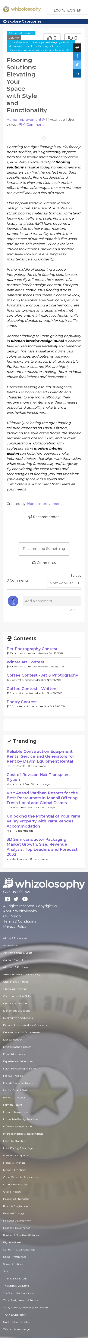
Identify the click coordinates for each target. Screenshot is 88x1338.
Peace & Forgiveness (15, 1206)
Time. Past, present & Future (20, 1300)
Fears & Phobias (13, 1075)
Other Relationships (15, 1184)
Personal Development (17, 1220)
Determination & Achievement (22, 1032)
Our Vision (12, 916)
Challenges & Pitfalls (15, 981)
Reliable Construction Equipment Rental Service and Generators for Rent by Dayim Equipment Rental (40, 756)
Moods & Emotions (14, 1169)
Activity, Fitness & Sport (17, 952)
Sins (5, 1271)
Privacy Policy (15, 926)
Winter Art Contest (25, 662)
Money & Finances (14, 1162)
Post (73, 610)
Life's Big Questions (15, 1141)
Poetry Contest (22, 702)
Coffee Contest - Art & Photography (42, 675)
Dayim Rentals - (17, 765)
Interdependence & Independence (23, 1133)
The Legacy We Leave (16, 1285)
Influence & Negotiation (17, 1126)
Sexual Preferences (14, 1256)
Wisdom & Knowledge (16, 1329)
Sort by (76, 576)
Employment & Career (17, 1046)
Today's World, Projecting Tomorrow (25, 1307)
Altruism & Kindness (21, 32)
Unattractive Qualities (16, 1322)
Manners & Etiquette (15, 1155)
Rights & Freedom (14, 1242)
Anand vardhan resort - (21, 807)
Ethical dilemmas (14, 1054)
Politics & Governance (16, 1227)
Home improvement (24, 120)
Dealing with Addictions (18, 1017)
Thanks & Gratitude (15, 1278)
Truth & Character (14, 1314)
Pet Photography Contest (32, 649)
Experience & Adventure (17, 1061)
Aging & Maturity (14, 959)
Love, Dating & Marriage (18, 1148)
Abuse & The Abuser (15, 938)
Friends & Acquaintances (18, 1083)
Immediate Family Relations (20, 1119)
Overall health (12, 1191)
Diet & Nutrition (13, 1039)
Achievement (11, 945)
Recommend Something (44, 549)
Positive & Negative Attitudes (21, 1235)
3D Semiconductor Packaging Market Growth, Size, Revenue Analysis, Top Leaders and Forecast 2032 (42, 847)
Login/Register (67, 10)
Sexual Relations (13, 1264)
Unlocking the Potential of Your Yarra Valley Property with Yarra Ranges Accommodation (43, 821)
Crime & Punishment (16, 1003)
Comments (34, 125)
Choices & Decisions (15, 988)
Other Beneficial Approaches (20, 1177)
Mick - (11, 830)
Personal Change (13, 1213)
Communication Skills (17, 996)
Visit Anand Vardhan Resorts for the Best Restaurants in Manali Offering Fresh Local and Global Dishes (42, 798)
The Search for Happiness (18, 1293)
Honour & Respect (14, 1097)
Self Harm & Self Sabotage (19, 1249)
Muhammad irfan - (19, 784)
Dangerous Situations (16, 1010)
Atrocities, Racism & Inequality (21, 974)
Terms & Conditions (19, 921)
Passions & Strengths (16, 1198)
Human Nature (12, 1104)
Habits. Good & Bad (15, 1090)
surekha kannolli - (18, 859)
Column (14, 37)
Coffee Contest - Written (31, 688)
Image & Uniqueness (15, 1112)
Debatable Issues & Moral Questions (25, 1025)
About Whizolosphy (20, 911)
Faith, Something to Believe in (21, 1068)
